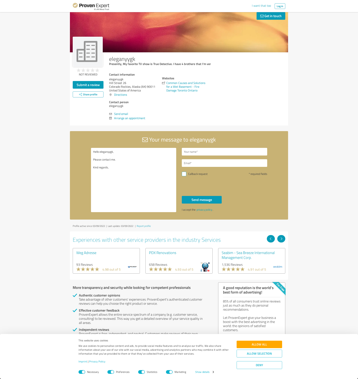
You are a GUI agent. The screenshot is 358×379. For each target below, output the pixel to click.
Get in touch (273, 15)
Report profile (144, 226)
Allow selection (259, 353)
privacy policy (204, 210)
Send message (201, 199)
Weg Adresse (86, 252)
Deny (259, 365)
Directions (120, 95)
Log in (280, 6)
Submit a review (88, 84)
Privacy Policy (97, 361)
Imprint (82, 361)
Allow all (259, 344)
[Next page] (281, 238)
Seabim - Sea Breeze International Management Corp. (248, 255)
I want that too (261, 6)
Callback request (198, 174)
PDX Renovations (162, 252)
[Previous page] (271, 238)
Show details (202, 372)
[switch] (110, 372)
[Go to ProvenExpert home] (91, 7)
